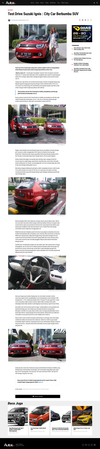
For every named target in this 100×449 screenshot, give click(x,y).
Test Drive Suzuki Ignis (34, 389)
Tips (58, 3)
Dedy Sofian (15, 20)
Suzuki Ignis (25, 389)
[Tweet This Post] (82, 20)
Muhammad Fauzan (77, 431)
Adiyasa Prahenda (34, 431)
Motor (42, 3)
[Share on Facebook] (80, 20)
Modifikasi (53, 3)
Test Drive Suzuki (44, 389)
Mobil (37, 3)
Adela (10, 432)
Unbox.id (21, 444)
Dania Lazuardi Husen (56, 431)
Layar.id (17, 444)
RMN (23, 445)
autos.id (41, 382)
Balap (46, 3)
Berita (32, 3)
